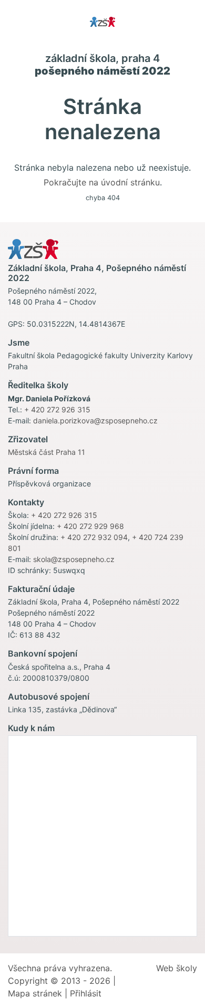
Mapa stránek (35, 993)
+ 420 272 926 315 (57, 409)
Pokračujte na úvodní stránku (102, 182)
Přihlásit (85, 993)
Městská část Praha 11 (46, 452)
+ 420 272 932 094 (94, 537)
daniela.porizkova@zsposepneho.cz (95, 420)
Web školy (176, 968)
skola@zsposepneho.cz (74, 559)
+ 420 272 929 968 (90, 526)
